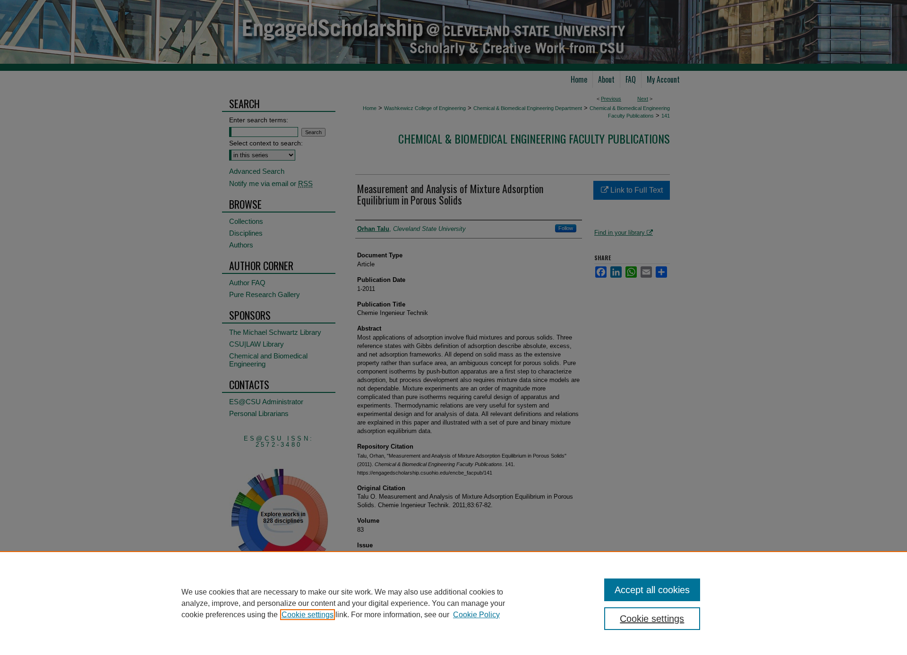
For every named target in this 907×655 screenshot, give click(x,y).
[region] (453, 603)
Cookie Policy (476, 615)
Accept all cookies (652, 590)
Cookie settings (308, 615)
